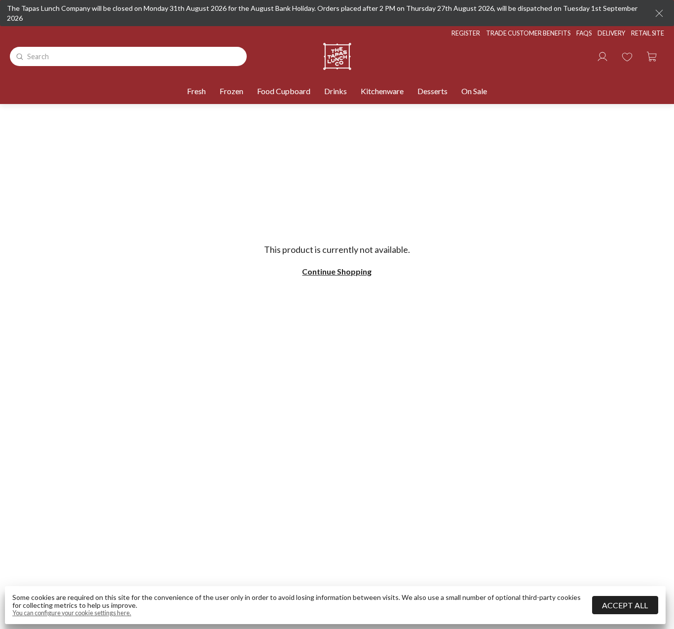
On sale (474, 91)
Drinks (335, 91)
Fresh (196, 91)
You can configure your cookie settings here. (71, 613)
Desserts (432, 91)
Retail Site (647, 33)
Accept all (625, 605)
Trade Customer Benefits (528, 33)
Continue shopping (337, 271)
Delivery (611, 33)
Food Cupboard (283, 91)
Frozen (231, 91)
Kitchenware (382, 91)
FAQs (584, 33)
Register (465, 33)
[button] (651, 56)
